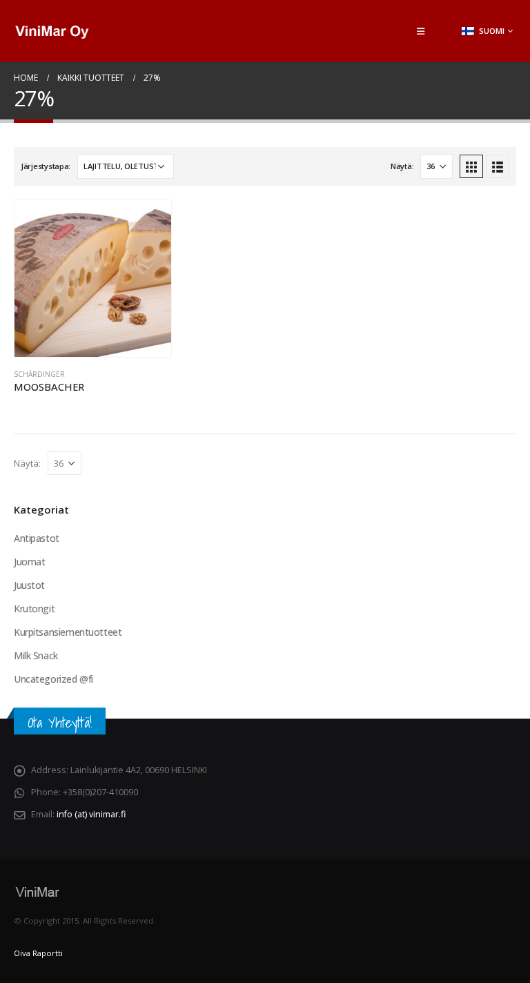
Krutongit (34, 608)
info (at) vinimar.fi (91, 814)
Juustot (29, 585)
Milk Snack (36, 655)
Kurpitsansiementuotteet (67, 632)
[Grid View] (471, 166)
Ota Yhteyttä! (60, 722)
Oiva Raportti (38, 953)
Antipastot (36, 538)
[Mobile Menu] (420, 31)
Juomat (29, 561)
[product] (92, 278)
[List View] (497, 166)
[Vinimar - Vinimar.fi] (52, 31)
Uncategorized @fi (53, 678)
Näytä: (402, 166)
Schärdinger (39, 374)
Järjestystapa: (45, 166)
